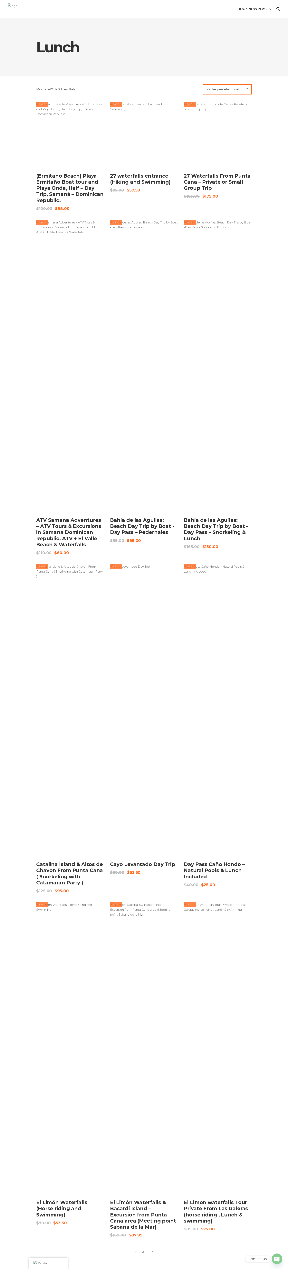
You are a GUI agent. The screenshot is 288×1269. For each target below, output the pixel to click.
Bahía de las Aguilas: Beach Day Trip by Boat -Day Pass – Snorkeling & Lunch (216, 529)
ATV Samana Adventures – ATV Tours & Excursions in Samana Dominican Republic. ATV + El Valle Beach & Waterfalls (68, 532)
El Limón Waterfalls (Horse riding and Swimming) (61, 1208)
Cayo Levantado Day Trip (142, 864)
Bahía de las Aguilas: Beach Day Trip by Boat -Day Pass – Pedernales (142, 526)
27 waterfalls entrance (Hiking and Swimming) (140, 179)
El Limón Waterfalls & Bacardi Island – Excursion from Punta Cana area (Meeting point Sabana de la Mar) (143, 1214)
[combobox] (227, 89)
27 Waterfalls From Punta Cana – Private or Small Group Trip (217, 182)
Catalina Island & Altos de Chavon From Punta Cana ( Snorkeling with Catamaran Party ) (69, 873)
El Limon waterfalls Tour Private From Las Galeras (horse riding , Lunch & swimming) (216, 1211)
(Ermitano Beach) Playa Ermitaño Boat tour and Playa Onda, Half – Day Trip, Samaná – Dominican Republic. (70, 188)
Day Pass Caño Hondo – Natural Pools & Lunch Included (214, 870)
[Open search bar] (278, 9)
